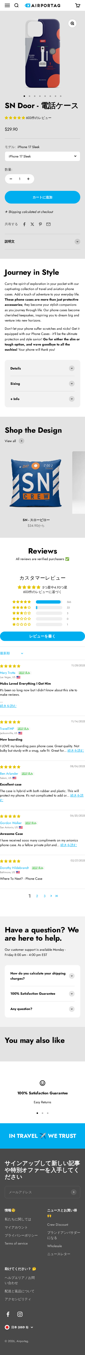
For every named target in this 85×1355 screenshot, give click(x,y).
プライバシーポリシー (21, 1235)
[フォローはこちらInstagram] (20, 1314)
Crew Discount (57, 1224)
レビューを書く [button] (42, 636)
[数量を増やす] (28, 179)
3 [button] (45, 896)
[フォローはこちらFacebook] (8, 1314)
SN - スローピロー (36, 520)
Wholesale (54, 1246)
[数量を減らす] (11, 179)
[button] (15, 117)
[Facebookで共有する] (24, 224)
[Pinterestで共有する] (40, 224)
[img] (10, 666)
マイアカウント (16, 1227)
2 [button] (37, 896)
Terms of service (16, 1243)
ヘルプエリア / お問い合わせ (20, 1280)
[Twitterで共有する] (32, 224)
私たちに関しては (18, 1219)
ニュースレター (58, 1254)
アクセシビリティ (18, 1299)
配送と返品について (19, 1291)
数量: (8, 169)
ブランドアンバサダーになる (63, 1235)
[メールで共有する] (48, 224)
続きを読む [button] (8, 705)
